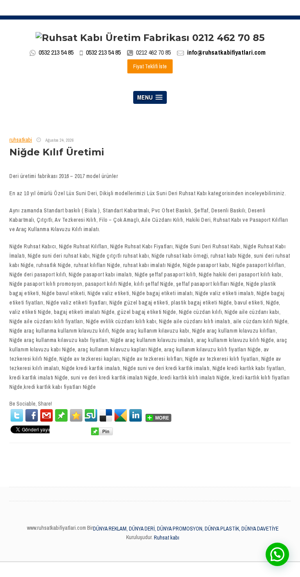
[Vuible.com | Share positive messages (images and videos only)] (61, 415)
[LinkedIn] (135, 415)
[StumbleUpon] (91, 415)
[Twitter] (17, 415)
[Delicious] (106, 415)
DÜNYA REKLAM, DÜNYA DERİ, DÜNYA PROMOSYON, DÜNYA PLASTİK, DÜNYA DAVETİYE (186, 528)
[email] (46, 415)
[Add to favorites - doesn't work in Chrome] (76, 415)
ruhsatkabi (20, 139)
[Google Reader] (120, 415)
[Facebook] (31, 415)
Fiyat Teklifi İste (150, 66)
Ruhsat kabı (166, 537)
